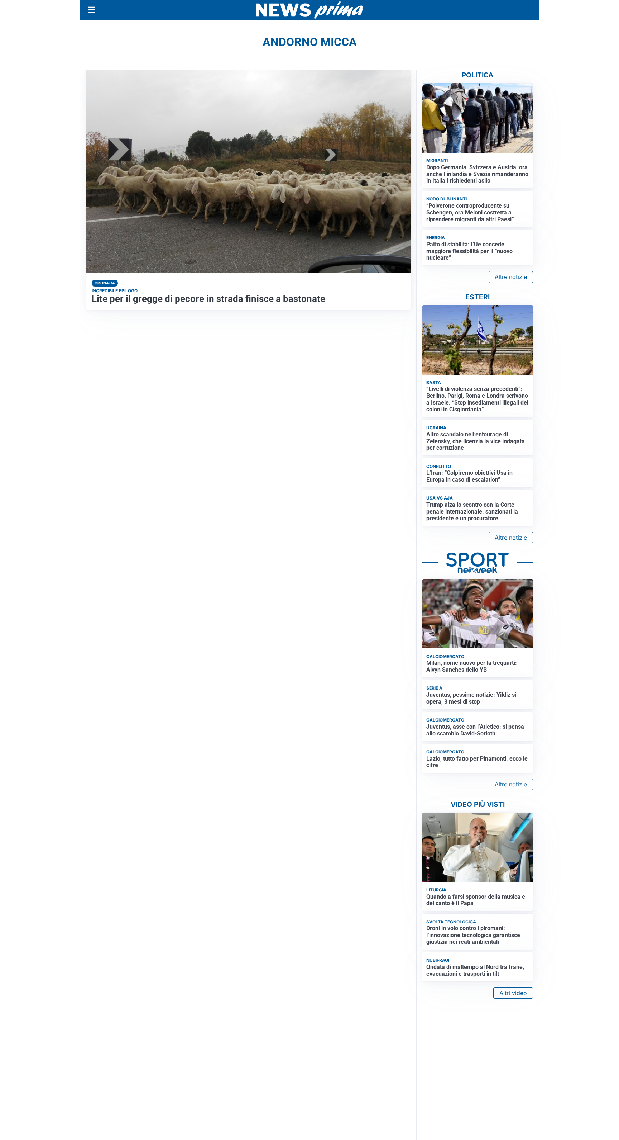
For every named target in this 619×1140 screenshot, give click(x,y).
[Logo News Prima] (309, 10)
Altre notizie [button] (511, 276)
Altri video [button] (513, 993)
